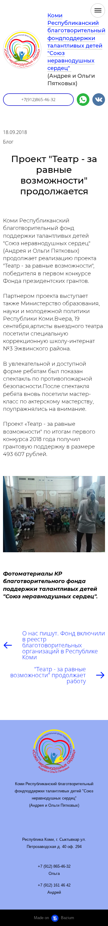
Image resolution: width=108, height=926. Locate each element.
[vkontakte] (98, 99)
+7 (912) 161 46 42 (54, 885)
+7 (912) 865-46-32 (54, 866)
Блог (8, 141)
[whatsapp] (83, 99)
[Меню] (98, 10)
